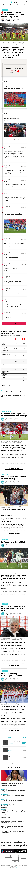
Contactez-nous (19, 867)
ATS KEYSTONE (10, 419)
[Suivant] (24, 130)
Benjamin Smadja (10, 20)
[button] (15, 99)
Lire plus (14, 323)
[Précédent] (5, 130)
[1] (14, 139)
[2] (18, 139)
